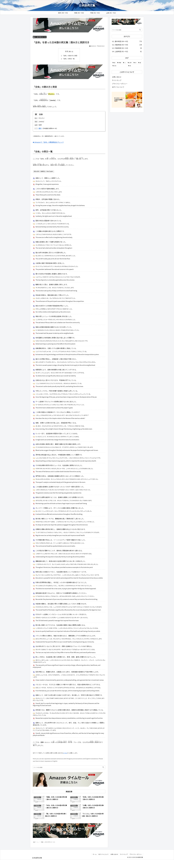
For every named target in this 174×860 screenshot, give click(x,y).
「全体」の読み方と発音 (69, 56)
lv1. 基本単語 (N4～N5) (40, 37)
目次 (66, 51)
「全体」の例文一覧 (68, 59)
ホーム (95, 854)
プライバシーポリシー (119, 83)
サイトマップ (116, 80)
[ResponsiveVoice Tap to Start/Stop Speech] (36, 114)
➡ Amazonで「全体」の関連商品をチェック (48, 142)
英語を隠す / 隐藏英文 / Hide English (43, 171)
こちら (65, 753)
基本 (40, 128)
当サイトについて (118, 87)
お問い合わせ (116, 77)
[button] (103, 767)
